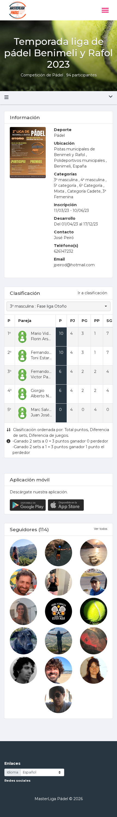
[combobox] (58, 306)
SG (109, 320)
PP (97, 320)
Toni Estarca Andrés (49, 357)
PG (84, 320)
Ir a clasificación (92, 292)
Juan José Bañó (46, 415)
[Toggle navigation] (105, 11)
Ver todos (100, 529)
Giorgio (37, 390)
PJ (72, 320)
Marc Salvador (44, 409)
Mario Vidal (41, 333)
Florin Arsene (43, 338)
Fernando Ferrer (46, 352)
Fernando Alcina (46, 371)
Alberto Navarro (46, 396)
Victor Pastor (43, 377)
